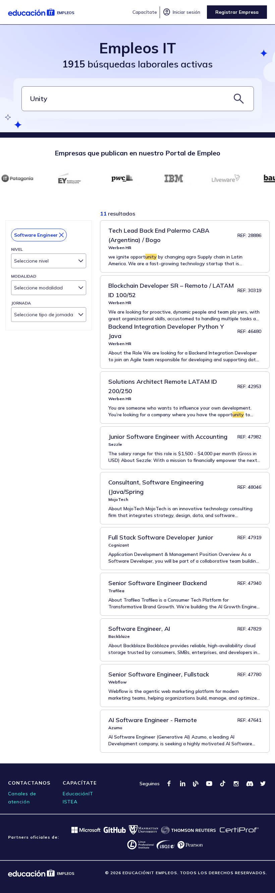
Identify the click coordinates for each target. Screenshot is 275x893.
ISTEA (70, 802)
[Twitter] (263, 784)
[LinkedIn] (182, 784)
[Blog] (196, 784)
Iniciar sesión (181, 12)
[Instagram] (236, 784)
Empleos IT (137, 48)
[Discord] (249, 784)
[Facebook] (169, 784)
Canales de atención (22, 798)
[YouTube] (209, 784)
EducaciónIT (78, 794)
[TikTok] (223, 784)
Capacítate (144, 12)
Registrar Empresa (237, 12)
